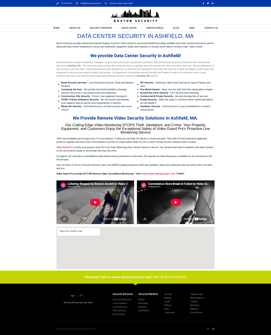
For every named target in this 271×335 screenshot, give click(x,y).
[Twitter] (208, 3)
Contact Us (211, 28)
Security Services (101, 28)
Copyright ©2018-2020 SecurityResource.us (76, 329)
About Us (74, 28)
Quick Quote (129, 28)
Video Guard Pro (65, 147)
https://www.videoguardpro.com (158, 173)
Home (56, 28)
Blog (176, 28)
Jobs (192, 28)
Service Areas (154, 28)
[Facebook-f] (203, 3)
